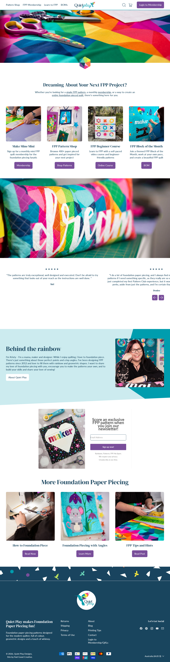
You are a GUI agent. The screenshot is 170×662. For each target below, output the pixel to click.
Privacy (64, 630)
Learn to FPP (51, 4)
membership (104, 92)
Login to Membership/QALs (98, 641)
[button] (124, 5)
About (91, 621)
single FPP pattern (76, 92)
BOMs (64, 4)
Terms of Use (68, 634)
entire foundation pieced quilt (67, 95)
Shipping (65, 625)
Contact (92, 634)
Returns (65, 621)
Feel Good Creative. (23, 657)
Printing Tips (94, 630)
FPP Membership (32, 4)
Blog (90, 625)
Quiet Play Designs (23, 653)
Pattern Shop (13, 4)
